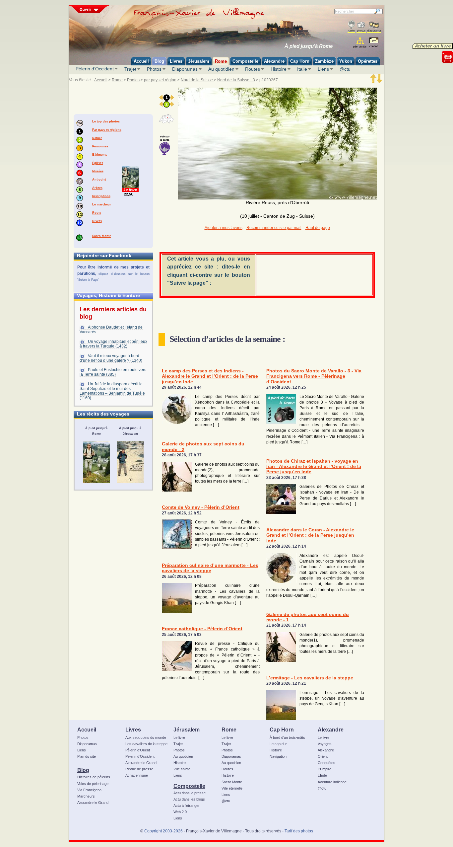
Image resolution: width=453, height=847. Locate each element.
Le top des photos (106, 121)
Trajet (130, 69)
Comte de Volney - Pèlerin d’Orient (200, 507)
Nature (97, 138)
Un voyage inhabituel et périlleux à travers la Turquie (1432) (113, 344)
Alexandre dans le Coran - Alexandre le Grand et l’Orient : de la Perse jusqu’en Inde (310, 535)
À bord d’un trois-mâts (287, 737)
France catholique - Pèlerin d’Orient (202, 628)
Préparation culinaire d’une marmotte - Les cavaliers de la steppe (210, 568)
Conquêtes (326, 763)
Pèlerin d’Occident (95, 68)
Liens (323, 69)
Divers (97, 221)
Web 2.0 (180, 812)
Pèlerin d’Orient (137, 750)
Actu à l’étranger (186, 806)
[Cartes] (351, 26)
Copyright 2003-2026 (163, 831)
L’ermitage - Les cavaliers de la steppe (309, 677)
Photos (154, 69)
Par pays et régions (106, 129)
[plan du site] (360, 42)
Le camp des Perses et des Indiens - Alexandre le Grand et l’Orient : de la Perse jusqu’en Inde (210, 376)
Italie (302, 69)
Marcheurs (86, 796)
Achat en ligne (136, 775)
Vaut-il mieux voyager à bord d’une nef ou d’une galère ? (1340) (111, 358)
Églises (97, 163)
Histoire (279, 69)
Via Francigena (89, 790)
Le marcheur (101, 204)
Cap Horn (282, 729)
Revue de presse (139, 769)
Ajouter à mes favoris (223, 227)
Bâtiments (99, 154)
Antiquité (99, 179)
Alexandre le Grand (92, 803)
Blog (83, 770)
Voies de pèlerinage (92, 784)
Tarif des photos (299, 831)
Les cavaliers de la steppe (146, 744)
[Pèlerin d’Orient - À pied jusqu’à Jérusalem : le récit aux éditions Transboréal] (130, 462)
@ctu (345, 69)
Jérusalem (186, 729)
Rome (117, 80)
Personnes (100, 146)
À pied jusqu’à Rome (309, 46)
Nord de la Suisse (197, 80)
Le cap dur (278, 744)
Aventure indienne (332, 782)
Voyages (325, 744)
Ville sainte (181, 769)
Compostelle (189, 786)
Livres (133, 729)
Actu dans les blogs (189, 799)
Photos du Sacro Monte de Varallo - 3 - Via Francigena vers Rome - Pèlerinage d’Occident (313, 376)
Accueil (100, 80)
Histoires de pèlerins (93, 777)
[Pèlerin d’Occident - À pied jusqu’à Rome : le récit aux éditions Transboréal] (96, 462)
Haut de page (317, 227)
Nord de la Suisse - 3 (236, 80)
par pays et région (160, 80)
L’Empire (324, 769)
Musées (97, 171)
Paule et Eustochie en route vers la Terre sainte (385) (113, 372)
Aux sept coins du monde (145, 737)
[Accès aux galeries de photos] (361, 26)
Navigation (278, 756)
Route (96, 212)
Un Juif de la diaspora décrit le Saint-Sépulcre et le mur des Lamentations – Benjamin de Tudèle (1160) (112, 391)
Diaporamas (185, 69)
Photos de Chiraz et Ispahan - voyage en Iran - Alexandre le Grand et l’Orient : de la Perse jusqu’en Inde (313, 467)
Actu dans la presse (189, 793)
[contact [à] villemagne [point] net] (374, 43)
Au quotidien (221, 69)
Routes (252, 69)
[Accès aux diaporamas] (374, 26)
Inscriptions (101, 196)
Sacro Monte (101, 236)
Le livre (179, 737)
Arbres (97, 188)
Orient (323, 756)
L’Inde (322, 775)
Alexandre (331, 729)
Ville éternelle (232, 788)
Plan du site (86, 756)
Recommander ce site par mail (273, 227)
